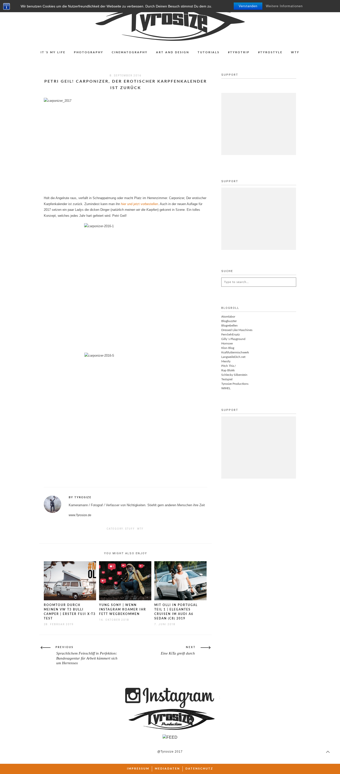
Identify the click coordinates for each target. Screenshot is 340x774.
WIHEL (225, 388)
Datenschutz (199, 768)
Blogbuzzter (229, 321)
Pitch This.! (228, 365)
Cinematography (130, 52)
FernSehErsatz (230, 334)
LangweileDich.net (233, 356)
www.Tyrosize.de (80, 515)
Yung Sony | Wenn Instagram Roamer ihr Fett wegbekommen (122, 609)
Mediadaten (167, 768)
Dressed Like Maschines (236, 330)
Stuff (130, 528)
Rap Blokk (228, 370)
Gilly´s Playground (233, 338)
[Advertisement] (258, 124)
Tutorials (209, 52)
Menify (225, 361)
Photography (88, 52)
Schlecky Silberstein (234, 374)
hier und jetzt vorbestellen (139, 204)
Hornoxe (227, 343)
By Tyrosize (80, 497)
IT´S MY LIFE (53, 52)
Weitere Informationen (284, 6)
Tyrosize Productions (234, 383)
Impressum (138, 768)
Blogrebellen (229, 325)
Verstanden (248, 6)
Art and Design (172, 52)
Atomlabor (228, 316)
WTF (295, 52)
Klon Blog (227, 347)
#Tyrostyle (270, 52)
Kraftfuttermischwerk (235, 352)
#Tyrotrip (239, 52)
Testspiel (226, 379)
